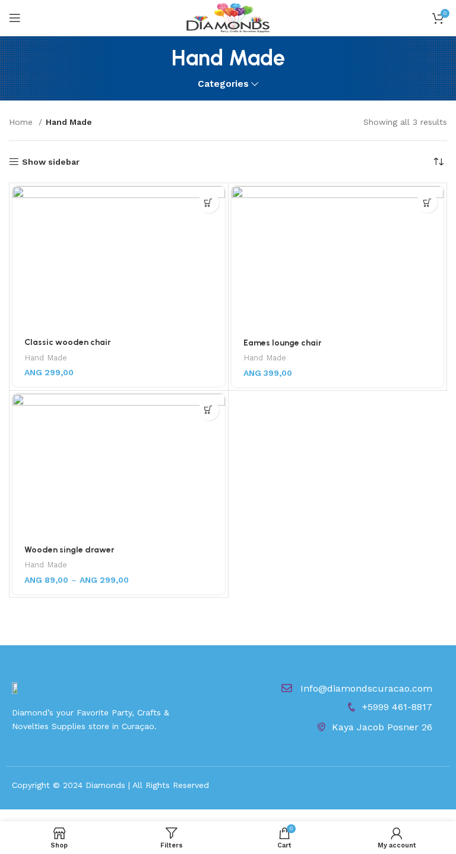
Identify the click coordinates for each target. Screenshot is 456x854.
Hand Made (45, 357)
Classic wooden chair (67, 342)
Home (22, 122)
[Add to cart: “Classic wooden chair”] (208, 202)
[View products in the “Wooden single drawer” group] (208, 410)
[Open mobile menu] (15, 18)
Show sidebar (51, 162)
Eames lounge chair (282, 343)
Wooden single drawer (69, 550)
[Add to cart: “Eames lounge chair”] (427, 202)
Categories (223, 84)
